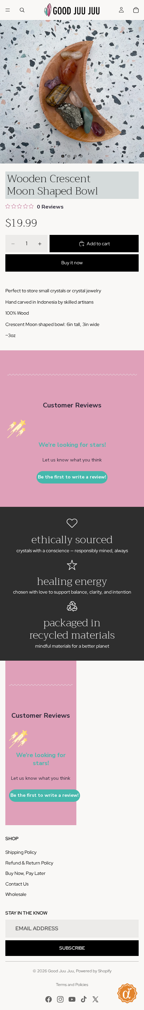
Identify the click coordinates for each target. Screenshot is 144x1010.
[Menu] (7, 10)
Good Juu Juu (61, 971)
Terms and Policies (72, 984)
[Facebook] (49, 999)
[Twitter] (95, 999)
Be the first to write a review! (72, 477)
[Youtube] (72, 999)
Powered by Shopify (94, 971)
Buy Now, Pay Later (25, 873)
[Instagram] (60, 999)
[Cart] (136, 10)
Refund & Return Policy (29, 863)
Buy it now (72, 263)
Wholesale (15, 894)
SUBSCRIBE (72, 948)
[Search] (22, 10)
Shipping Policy (21, 852)
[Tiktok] (84, 999)
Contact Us (16, 884)
